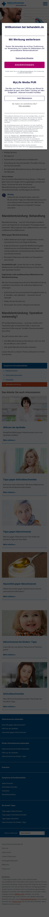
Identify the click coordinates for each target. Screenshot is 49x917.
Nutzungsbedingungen (10, 861)
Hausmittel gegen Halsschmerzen (14, 732)
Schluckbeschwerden (14, 375)
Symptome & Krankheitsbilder (16, 366)
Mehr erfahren (9, 440)
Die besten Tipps (8, 805)
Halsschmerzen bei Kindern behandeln (15, 749)
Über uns (5, 848)
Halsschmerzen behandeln (12, 719)
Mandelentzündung (13, 384)
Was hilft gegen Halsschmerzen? (13, 725)
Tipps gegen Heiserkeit (10, 819)
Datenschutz (6, 852)
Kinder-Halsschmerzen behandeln (15, 743)
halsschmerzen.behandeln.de (12, 844)
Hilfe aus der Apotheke (10, 729)
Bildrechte (5, 865)
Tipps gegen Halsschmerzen (12, 811)
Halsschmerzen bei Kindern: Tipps (14, 756)
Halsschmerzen (12, 371)
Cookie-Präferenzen (9, 856)
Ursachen (5, 767)
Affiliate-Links (19, 894)
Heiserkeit (9, 380)
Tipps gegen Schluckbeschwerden (14, 815)
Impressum (6, 869)
